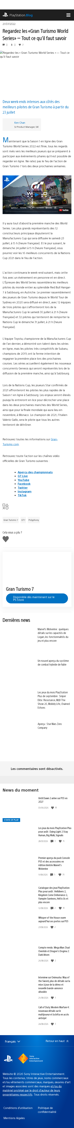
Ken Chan (19, 122)
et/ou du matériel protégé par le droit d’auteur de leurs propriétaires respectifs (32, 1090)
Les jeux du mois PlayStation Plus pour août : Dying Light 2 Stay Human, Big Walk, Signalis (54, 831)
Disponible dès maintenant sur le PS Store (34, 598)
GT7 (23, 520)
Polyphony (34, 520)
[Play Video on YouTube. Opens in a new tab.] (64, 210)
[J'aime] (53, 807)
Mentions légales (14, 1118)
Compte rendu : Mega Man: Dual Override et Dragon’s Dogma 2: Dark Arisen (54, 951)
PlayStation (21, 15)
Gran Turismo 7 (10, 520)
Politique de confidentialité (47, 1109)
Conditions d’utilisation (18, 1108)
